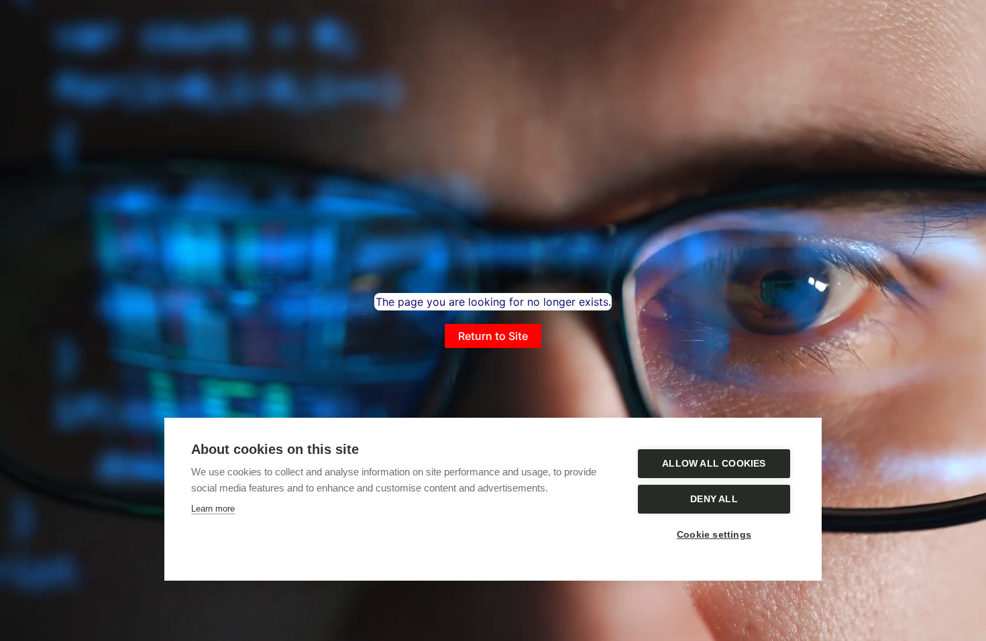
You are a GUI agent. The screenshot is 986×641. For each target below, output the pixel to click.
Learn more (213, 509)
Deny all (714, 499)
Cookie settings (714, 535)
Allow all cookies (713, 464)
